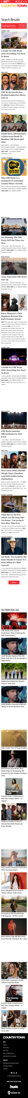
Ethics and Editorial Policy (8, 1053)
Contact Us (5, 1068)
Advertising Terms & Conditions (9, 1056)
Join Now (22, 26)
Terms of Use (5, 1050)
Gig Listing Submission (8, 1066)
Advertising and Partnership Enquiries (11, 1063)
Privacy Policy (6, 1047)
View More (14, 582)
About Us (5, 1044)
